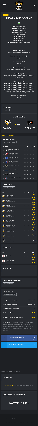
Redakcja (10, 422)
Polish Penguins (6, 416)
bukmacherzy (9, 385)
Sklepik (27, 422)
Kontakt (22, 422)
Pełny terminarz (8, 283)
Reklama (16, 422)
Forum (32, 422)
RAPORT (6, 110)
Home (5, 422)
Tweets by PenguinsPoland (7, 135)
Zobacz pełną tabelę (9, 142)
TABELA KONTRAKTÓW (9, 294)
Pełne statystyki (9, 187)
